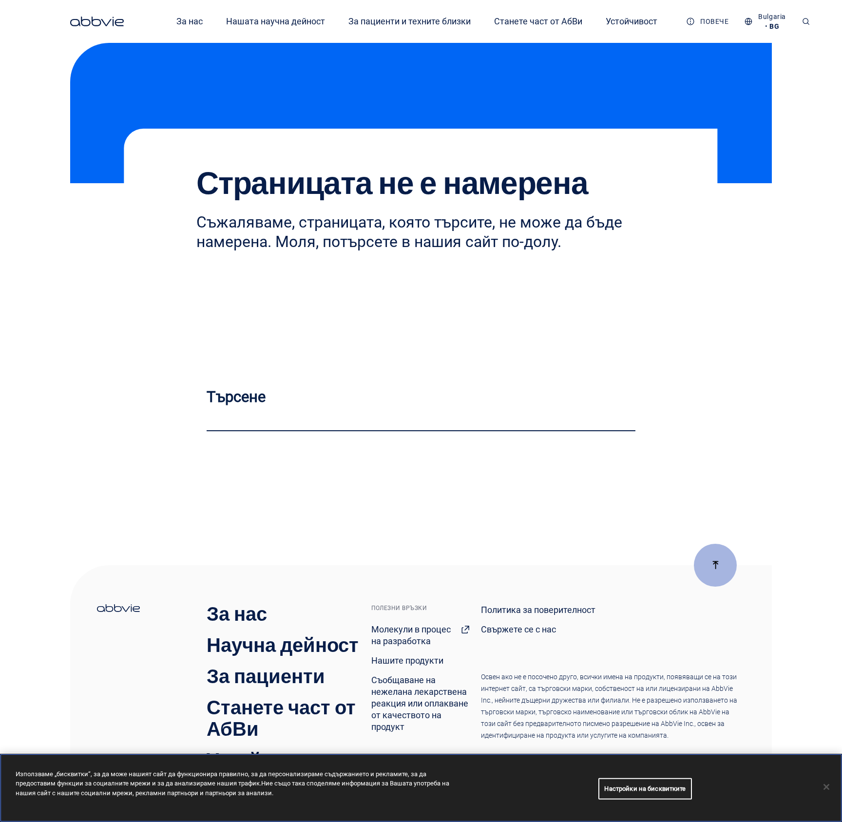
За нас (189, 21)
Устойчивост (631, 21)
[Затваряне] (826, 787)
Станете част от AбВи (538, 21)
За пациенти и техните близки (409, 21)
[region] (421, 788)
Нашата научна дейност (275, 21)
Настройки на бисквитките (645, 788)
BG (774, 26)
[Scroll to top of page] (715, 565)
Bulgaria (771, 16)
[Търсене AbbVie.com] (806, 21)
